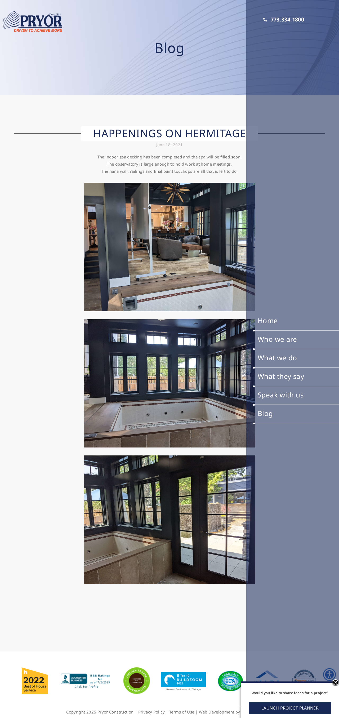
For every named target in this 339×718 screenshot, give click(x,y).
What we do (277, 357)
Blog (265, 413)
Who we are (277, 339)
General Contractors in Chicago (183, 689)
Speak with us (281, 395)
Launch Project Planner (290, 708)
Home (268, 320)
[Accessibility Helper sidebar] (329, 674)
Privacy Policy (151, 712)
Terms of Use (181, 712)
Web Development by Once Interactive (236, 712)
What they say (281, 376)
